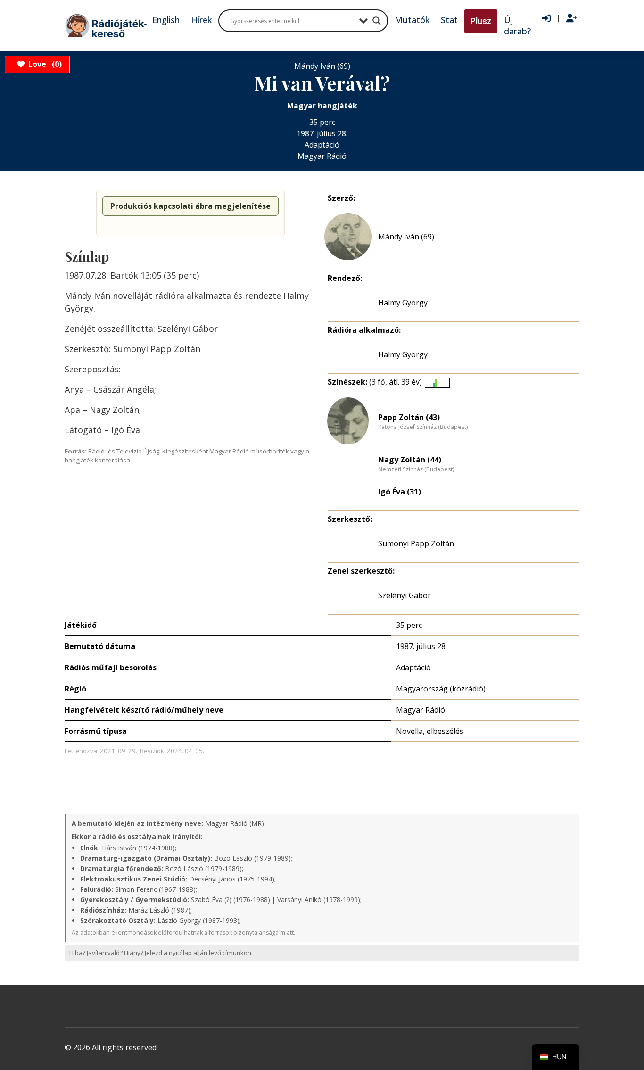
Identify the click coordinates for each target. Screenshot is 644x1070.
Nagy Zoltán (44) (409, 459)
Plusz (481, 21)
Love (43, 64)
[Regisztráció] (571, 18)
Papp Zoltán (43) (409, 417)
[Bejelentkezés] (546, 18)
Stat (449, 19)
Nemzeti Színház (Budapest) (416, 469)
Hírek (201, 19)
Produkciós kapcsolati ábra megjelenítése (190, 206)
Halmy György (403, 302)
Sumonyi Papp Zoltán (416, 543)
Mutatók (412, 19)
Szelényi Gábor (404, 595)
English (166, 19)
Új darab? (517, 25)
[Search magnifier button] (376, 20)
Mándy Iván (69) (406, 236)
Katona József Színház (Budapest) (423, 427)
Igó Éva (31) (399, 491)
